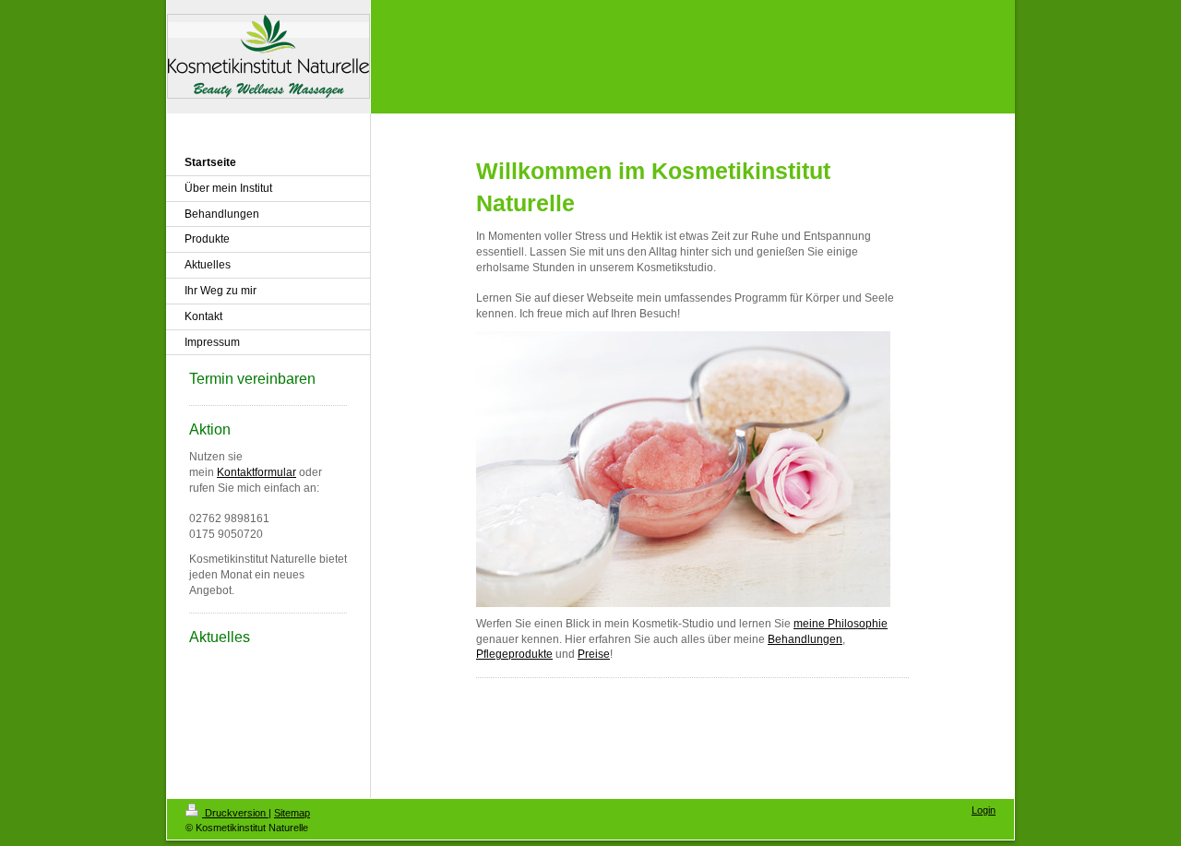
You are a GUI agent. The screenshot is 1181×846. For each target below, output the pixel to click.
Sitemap (292, 812)
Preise (594, 654)
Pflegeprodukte (514, 654)
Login (984, 810)
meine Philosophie (840, 623)
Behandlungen (805, 639)
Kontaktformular (256, 472)
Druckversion (235, 812)
